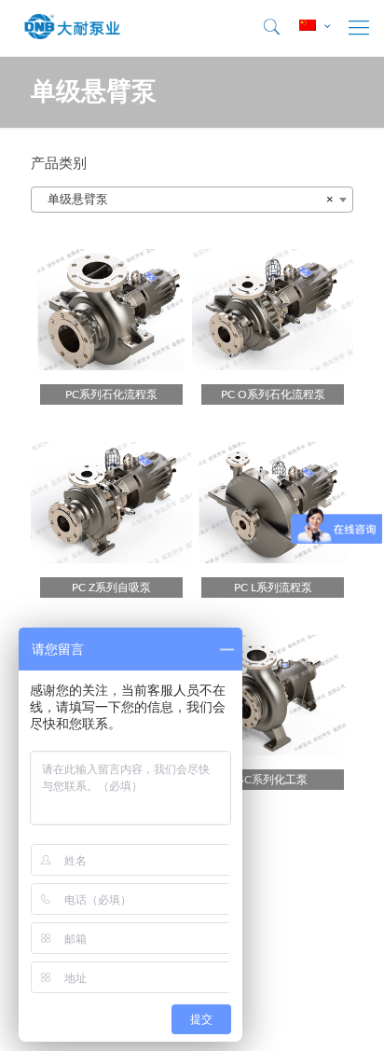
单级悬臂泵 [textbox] (186, 200)
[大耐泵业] (72, 28)
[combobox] (192, 200)
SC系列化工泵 (273, 779)
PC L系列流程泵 (273, 587)
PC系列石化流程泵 (111, 394)
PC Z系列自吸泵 (111, 587)
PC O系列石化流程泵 (273, 394)
